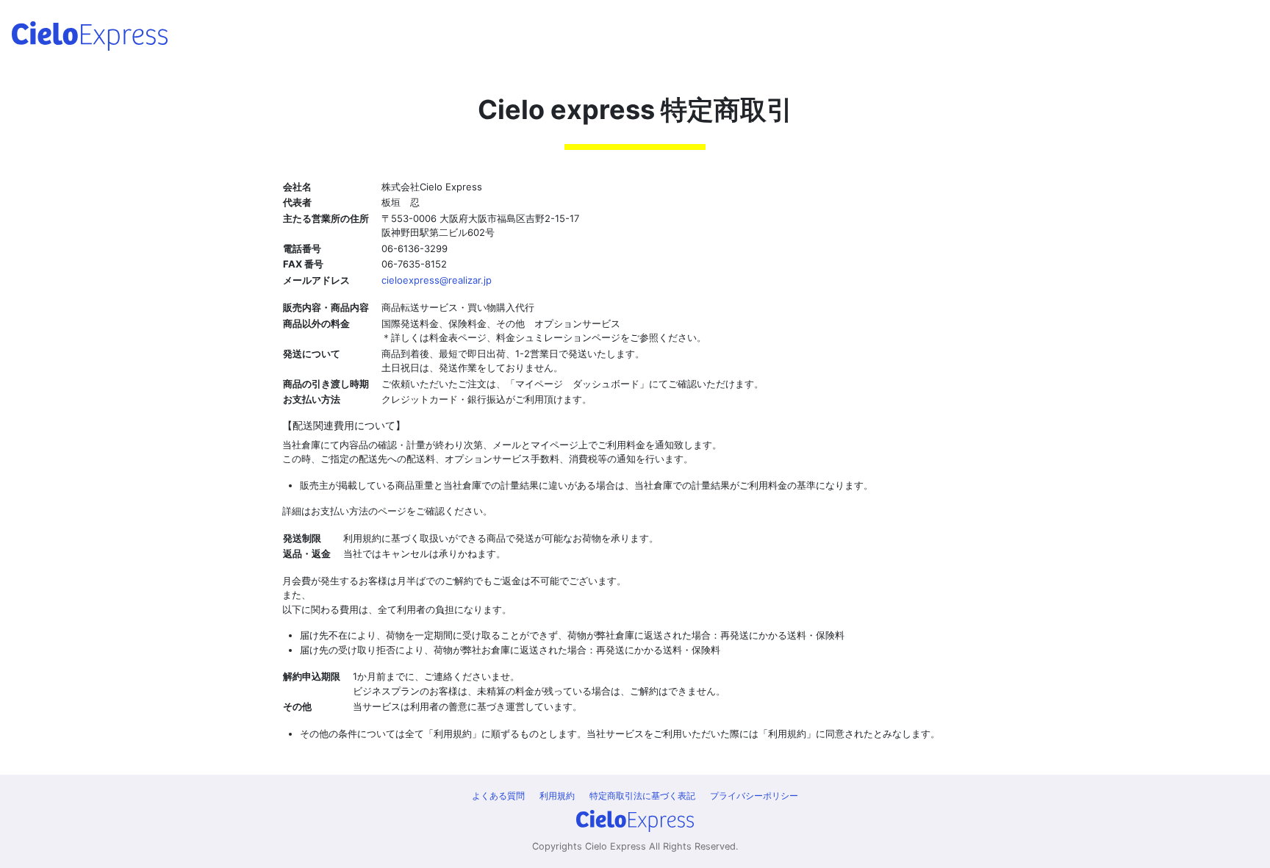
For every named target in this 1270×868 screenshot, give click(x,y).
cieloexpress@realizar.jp (436, 280)
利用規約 (557, 795)
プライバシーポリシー (754, 795)
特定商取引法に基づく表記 (642, 795)
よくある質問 (498, 795)
